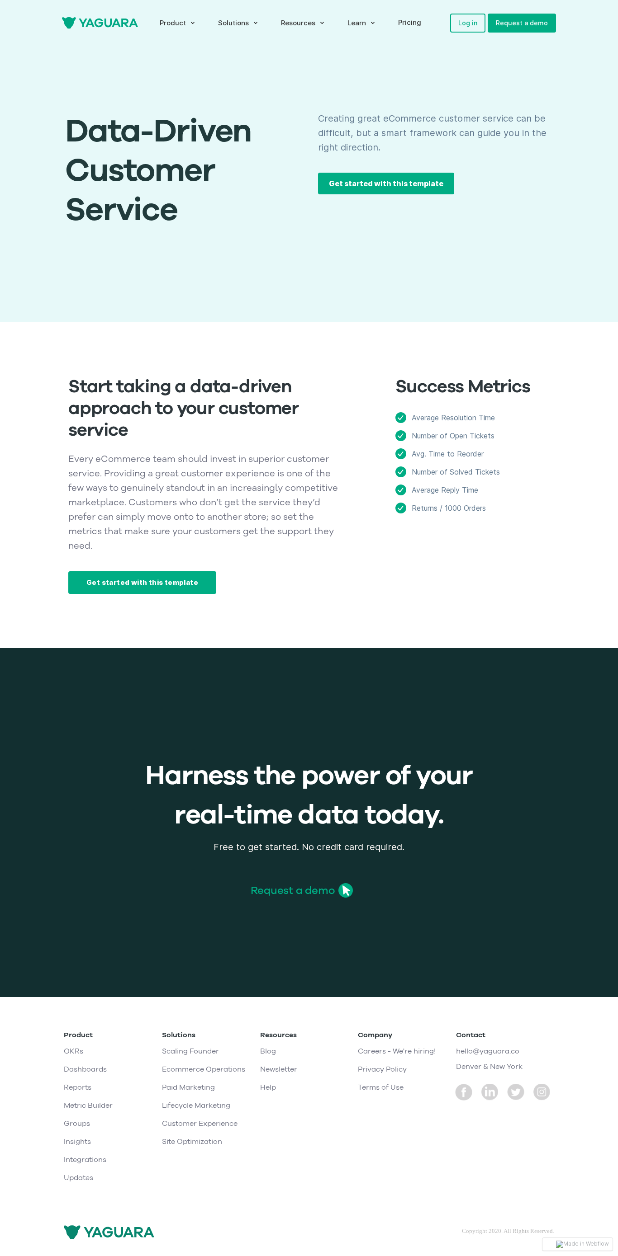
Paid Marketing (188, 1087)
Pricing (409, 22)
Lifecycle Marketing (196, 1105)
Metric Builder (88, 1105)
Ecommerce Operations (203, 1069)
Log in (467, 23)
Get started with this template (386, 183)
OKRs (73, 1051)
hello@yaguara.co (487, 1051)
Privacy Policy (382, 1069)
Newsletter (278, 1069)
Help (268, 1087)
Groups (77, 1123)
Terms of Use (381, 1087)
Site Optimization (192, 1141)
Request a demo (522, 23)
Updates (78, 1177)
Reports (77, 1087)
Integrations (85, 1159)
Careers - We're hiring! (397, 1051)
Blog (268, 1051)
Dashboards (85, 1069)
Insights (77, 1141)
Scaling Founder (190, 1051)
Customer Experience (200, 1123)
